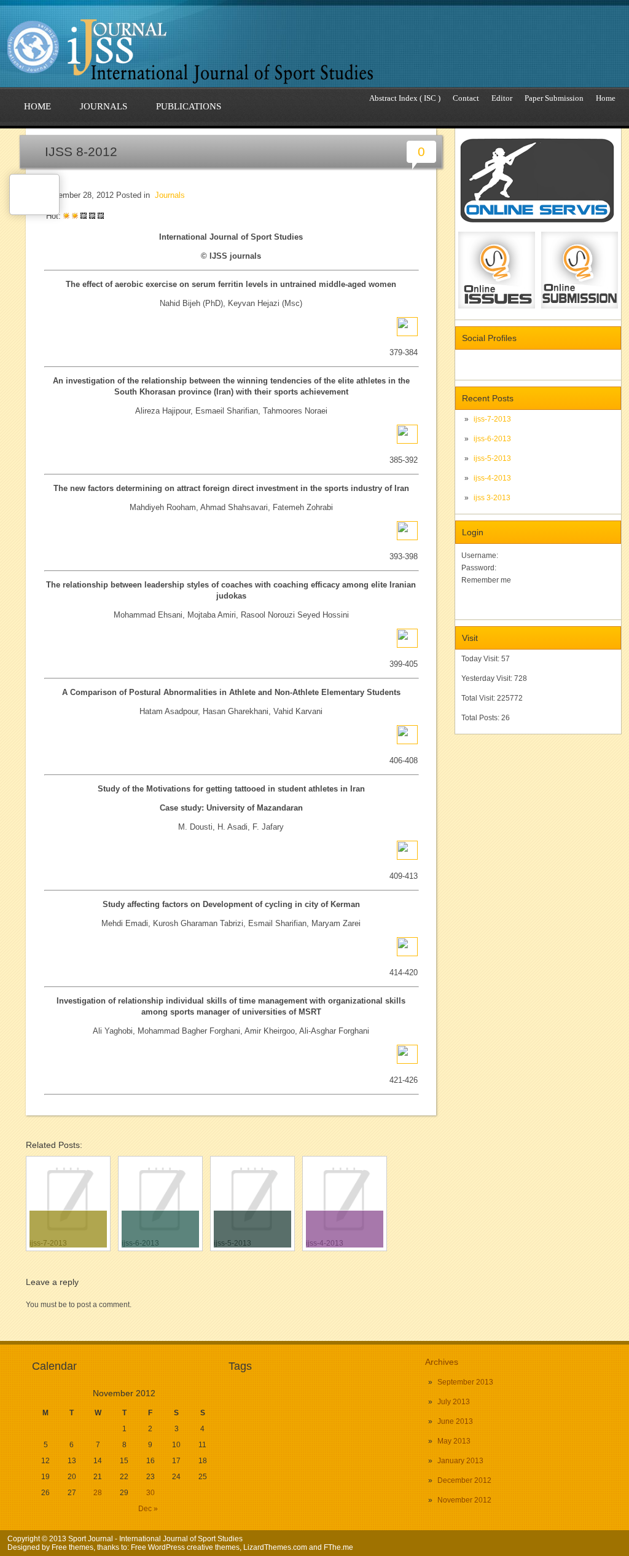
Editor (501, 98)
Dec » (148, 1508)
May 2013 (454, 1441)
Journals (103, 106)
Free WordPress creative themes (185, 1547)
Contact (466, 98)
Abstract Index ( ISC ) (404, 98)
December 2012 (464, 1480)
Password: (478, 568)
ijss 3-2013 (492, 497)
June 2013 (455, 1421)
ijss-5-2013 (492, 458)
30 (150, 1492)
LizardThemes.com (275, 1547)
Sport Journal (90, 1538)
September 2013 (465, 1382)
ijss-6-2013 (492, 438)
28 (97, 1492)
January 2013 (460, 1460)
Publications (188, 106)
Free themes (72, 1547)
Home (605, 98)
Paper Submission (554, 98)
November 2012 (464, 1500)
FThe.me (338, 1547)
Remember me (486, 580)
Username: (479, 555)
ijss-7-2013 (492, 419)
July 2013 (453, 1401)
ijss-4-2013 (492, 478)
